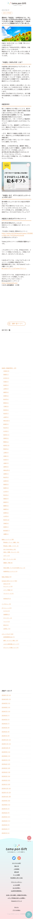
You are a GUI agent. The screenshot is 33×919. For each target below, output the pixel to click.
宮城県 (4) (6, 381)
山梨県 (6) (6, 417)
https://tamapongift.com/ (10, 283)
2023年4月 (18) (6, 772)
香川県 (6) (6, 495)
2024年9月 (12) (6, 703)
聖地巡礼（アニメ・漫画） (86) (11, 542)
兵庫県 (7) (6, 473)
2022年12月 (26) (6, 788)
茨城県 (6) (6, 395)
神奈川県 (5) (6, 420)
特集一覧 (16, 866)
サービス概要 (16, 875)
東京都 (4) (6, 410)
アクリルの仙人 (16, 910)
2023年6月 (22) (6, 764)
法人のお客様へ (16, 888)
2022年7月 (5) (5, 808)
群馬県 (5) (6, 402)
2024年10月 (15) (6, 699)
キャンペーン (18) (8, 586)
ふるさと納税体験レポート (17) (11, 644)
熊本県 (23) (6, 519)
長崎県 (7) (6, 527)
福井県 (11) (6, 434)
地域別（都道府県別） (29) (9, 368)
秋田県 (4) (6, 385)
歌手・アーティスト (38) (9, 559)
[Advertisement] (16, 303)
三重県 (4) (6, 452)
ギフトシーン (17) (7, 608)
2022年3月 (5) (5, 825)
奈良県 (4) (6, 459)
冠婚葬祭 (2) (6, 614)
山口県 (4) (6, 491)
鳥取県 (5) (6, 484)
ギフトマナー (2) (7, 618)
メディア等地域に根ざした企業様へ (16, 898)
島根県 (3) (6, 488)
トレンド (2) (6, 621)
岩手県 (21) (6, 378)
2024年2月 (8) (5, 731)
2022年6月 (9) (5, 812)
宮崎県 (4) (6, 523)
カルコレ (16, 907)
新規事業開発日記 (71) (9, 637)
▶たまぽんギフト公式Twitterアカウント (14, 268)
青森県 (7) (6, 374)
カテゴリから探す (16, 863)
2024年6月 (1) (5, 715)
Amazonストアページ (16, 901)
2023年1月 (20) (6, 784)
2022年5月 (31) (6, 816)
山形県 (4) (6, 388)
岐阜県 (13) (6, 445)
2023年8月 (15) (6, 756)
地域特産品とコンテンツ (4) (10, 571)
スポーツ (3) (6, 555)
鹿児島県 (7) (6, 530)
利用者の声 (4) (7, 598)
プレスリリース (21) (8, 593)
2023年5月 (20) (6, 768)
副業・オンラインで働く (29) (10, 640)
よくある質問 (16, 885)
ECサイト (29, 915)
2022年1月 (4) (5, 833)
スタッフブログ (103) (7, 634)
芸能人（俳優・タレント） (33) (11, 552)
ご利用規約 (16, 869)
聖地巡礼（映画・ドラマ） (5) (11, 545)
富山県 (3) (6, 427)
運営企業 (16, 872)
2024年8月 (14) (6, 707)
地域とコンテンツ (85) (8, 539)
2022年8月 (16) (6, 804)
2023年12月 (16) (6, 739)
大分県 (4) (6, 516)
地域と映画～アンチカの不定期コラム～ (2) (14, 567)
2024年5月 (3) (5, 719)
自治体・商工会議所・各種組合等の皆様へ (16, 895)
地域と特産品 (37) (7, 576)
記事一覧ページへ (17, 323)
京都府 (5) (6, 456)
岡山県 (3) (6, 477)
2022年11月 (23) (6, 792)
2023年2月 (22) (6, 780)
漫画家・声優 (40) (8, 562)
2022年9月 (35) (6, 800)
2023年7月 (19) (6, 760)
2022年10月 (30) (6, 796)
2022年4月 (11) (6, 821)
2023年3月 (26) (6, 776)
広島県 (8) (6, 480)
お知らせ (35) (6, 583)
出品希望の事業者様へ (16, 890)
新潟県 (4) (6, 424)
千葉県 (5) (6, 406)
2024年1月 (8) (5, 735)
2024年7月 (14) (6, 711)
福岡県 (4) (6, 509)
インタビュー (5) (6, 604)
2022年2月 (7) (5, 829)
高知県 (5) (6, 502)
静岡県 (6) (6, 441)
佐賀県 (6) (6, 512)
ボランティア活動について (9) (11, 647)
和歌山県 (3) (6, 470)
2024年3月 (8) (5, 727)
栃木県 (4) (6, 399)
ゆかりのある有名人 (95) (9, 549)
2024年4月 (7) (5, 723)
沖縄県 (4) (6, 534)
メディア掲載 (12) (8, 590)
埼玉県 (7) (6, 413)
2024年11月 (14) (6, 695)
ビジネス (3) (6, 611)
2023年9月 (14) (6, 752)
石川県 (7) (6, 431)
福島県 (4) (6, 392)
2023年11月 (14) (6, 744)
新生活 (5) (6, 625)
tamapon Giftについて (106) (9, 581)
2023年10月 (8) (6, 748)
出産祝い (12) (6, 628)
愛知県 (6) (6, 449)
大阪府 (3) (6, 463)
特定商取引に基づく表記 (16, 877)
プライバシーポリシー (16, 882)
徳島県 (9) (6, 498)
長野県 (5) (6, 438)
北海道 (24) (6, 371)
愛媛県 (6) (6, 505)
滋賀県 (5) (6, 466)
